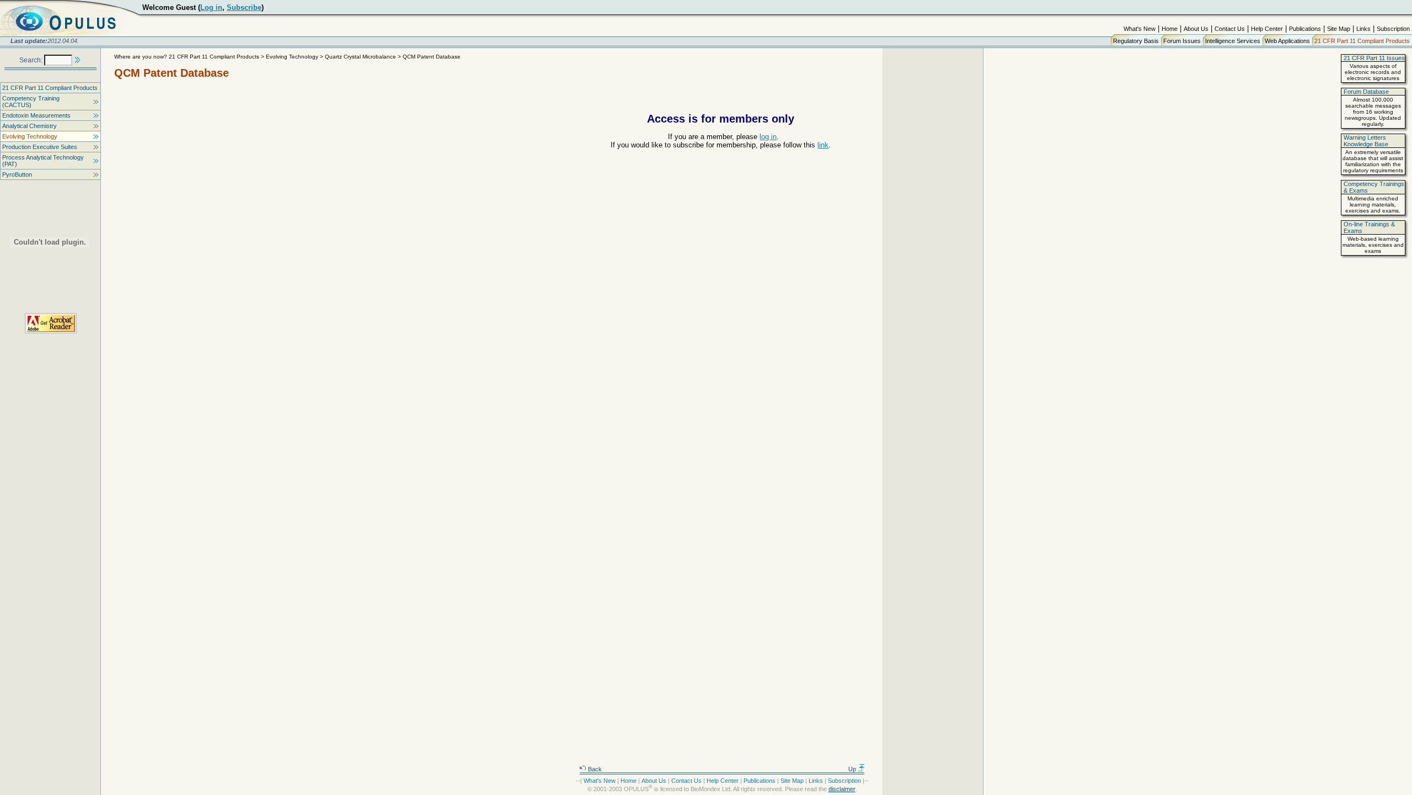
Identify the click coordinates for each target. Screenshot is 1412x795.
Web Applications (1287, 41)
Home (1170, 28)
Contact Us (1230, 28)
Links (1363, 28)
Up (853, 769)
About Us (1196, 28)
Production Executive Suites (39, 147)
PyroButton (17, 174)
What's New (1140, 28)
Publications (1305, 28)
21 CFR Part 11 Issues (1374, 58)
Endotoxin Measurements (36, 115)
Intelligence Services (1232, 41)
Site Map (1338, 28)
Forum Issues (1182, 41)
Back (594, 769)
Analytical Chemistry (29, 126)
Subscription (1393, 28)
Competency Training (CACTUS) (31, 101)
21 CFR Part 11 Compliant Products (1362, 41)
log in (768, 136)
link (822, 145)
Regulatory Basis (1136, 41)
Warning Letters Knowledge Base (1366, 140)
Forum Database (1366, 91)
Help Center (1267, 28)
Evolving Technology (29, 136)
